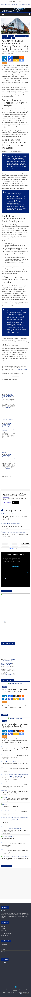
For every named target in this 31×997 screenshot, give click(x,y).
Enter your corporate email (12, 559)
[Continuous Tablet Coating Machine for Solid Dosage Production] (10, 514)
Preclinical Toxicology (5, 664)
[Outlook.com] (4, 60)
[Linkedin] (4, 57)
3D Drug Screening (11, 659)
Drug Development (6, 426)
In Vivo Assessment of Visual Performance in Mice (14, 785)
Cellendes (4, 452)
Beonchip (3, 657)
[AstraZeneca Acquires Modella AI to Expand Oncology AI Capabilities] (4, 804)
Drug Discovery (6, 427)
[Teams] (10, 60)
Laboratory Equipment (7, 428)
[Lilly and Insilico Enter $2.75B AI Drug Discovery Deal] (14, 761)
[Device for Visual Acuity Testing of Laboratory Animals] (15, 856)
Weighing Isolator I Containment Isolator (15, 534)
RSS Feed (3, 954)
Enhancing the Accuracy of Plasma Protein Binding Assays (15, 756)
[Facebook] (10, 57)
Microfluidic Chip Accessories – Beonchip (13, 837)
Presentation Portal (5, 947)
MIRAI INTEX (5, 392)
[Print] (21, 57)
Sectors (3, 949)
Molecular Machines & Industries (8, 420)
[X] (16, 57)
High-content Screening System (12, 526)
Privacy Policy (24, 572)
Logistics (10, 394)
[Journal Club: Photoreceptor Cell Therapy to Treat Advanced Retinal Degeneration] (4, 790)
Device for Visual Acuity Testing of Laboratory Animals (15, 858)
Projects (9, 38)
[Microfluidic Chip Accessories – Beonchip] (8, 836)
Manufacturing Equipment (7, 395)
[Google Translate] (21, 60)
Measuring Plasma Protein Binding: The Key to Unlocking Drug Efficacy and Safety (15, 749)
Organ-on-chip (9, 663)
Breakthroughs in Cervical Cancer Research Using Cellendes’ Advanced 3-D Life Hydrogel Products (15, 798)
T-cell (12, 53)
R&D (13, 38)
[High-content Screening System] (10, 524)
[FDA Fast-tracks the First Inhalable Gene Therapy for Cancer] (4, 768)
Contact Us (3, 928)
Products (5, 686)
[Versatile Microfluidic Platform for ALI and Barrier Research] (15, 683)
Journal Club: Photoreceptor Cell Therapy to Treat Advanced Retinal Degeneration (15, 792)
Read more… (8, 407)
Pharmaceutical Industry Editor (17, 51)
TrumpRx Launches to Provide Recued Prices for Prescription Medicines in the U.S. (14, 778)
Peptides (6, 459)
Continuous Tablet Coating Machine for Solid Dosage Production (14, 517)
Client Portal (4, 944)
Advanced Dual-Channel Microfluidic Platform (15, 812)
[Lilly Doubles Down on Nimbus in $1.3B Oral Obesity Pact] (4, 843)
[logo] (3, 910)
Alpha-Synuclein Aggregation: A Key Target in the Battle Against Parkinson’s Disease (15, 851)
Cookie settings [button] (7, 502)
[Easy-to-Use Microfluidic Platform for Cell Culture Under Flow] (15, 817)
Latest (16, 36)
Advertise (3, 926)
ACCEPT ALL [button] (15, 502)
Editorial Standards (5, 931)
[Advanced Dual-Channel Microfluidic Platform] (10, 811)
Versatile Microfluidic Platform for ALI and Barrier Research (15, 4)
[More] (4, 63)
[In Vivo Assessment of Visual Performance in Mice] (12, 784)
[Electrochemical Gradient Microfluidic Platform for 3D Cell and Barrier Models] (15, 827)
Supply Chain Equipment (7, 396)
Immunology (11, 36)
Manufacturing (23, 36)
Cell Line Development (6, 425)
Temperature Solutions (7, 397)
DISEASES (5, 36)
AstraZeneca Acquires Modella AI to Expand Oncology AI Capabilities (13, 805)
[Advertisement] (15, 883)
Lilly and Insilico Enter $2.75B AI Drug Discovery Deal (15, 763)
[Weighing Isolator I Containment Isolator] (13, 532)
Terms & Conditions (6, 933)
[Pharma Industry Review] (3, 14)
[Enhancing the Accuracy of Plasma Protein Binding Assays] (9, 755)
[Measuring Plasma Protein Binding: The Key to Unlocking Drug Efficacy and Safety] (11, 746)
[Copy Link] (16, 60)
